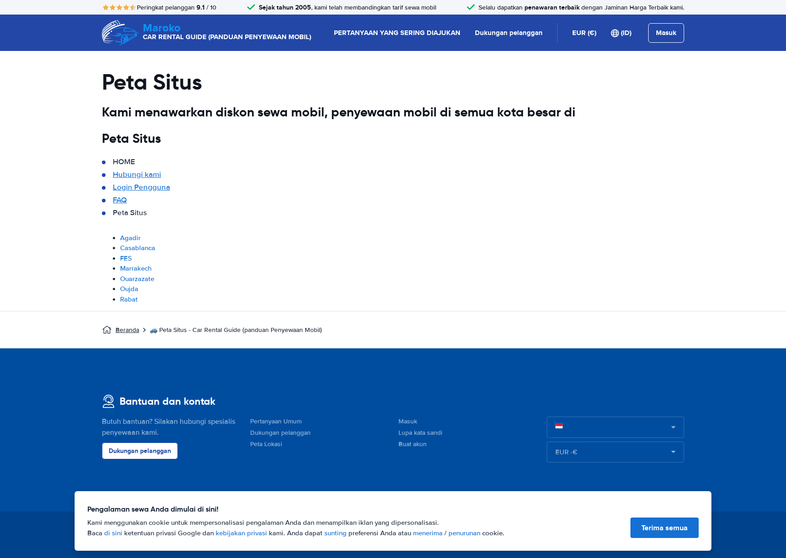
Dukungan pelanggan (509, 33)
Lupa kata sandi (420, 433)
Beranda (127, 330)
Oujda (129, 289)
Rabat (129, 299)
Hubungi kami (137, 174)
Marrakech (135, 268)
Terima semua (664, 528)
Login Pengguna (141, 187)
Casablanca (137, 248)
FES (126, 258)
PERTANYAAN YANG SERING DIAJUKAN (397, 33)
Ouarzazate (137, 279)
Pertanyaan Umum (276, 421)
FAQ (120, 200)
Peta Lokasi (266, 444)
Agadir (130, 238)
